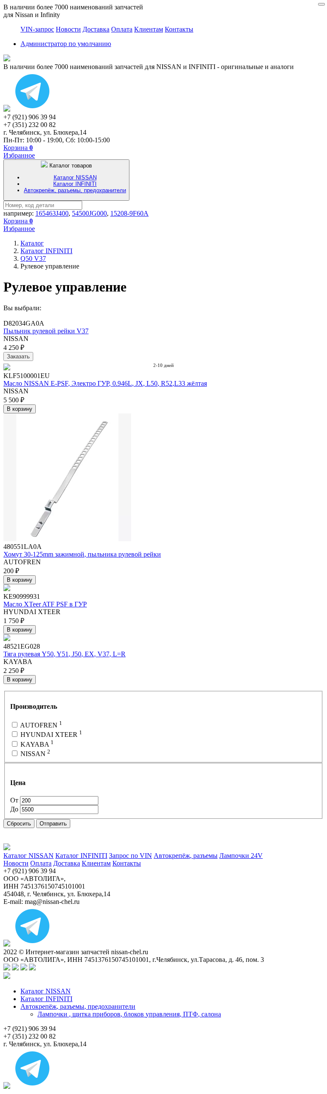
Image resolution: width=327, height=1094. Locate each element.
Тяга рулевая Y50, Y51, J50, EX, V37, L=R (64, 654)
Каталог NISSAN (75, 177)
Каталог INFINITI (75, 184)
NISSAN (34, 753)
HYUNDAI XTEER (50, 734)
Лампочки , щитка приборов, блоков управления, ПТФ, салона (129, 1014)
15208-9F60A (129, 213)
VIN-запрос (37, 29)
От (15, 800)
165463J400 (52, 213)
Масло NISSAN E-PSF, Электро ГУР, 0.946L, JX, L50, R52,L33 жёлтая (105, 383)
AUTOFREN (40, 725)
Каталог (32, 243)
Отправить (53, 823)
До (15, 809)
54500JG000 (89, 213)
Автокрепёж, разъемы (186, 855)
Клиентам (148, 29)
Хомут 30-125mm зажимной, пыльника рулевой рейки (82, 554)
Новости (68, 29)
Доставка (96, 29)
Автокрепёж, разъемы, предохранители (75, 190)
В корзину (19, 409)
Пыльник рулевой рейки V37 (46, 331)
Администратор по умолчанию (65, 43)
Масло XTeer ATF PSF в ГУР (45, 604)
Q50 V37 (33, 258)
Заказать (18, 356)
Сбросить (19, 823)
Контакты (179, 29)
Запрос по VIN (130, 855)
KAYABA (36, 744)
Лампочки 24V (241, 855)
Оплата (121, 29)
